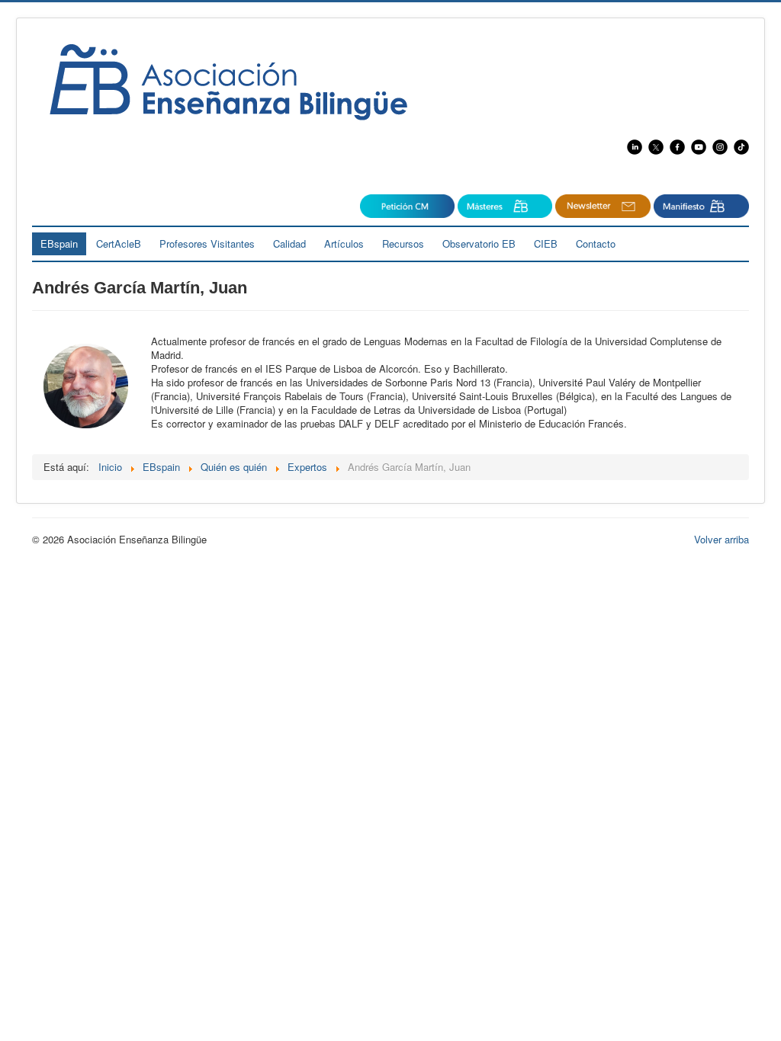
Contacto (595, 243)
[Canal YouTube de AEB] (701, 145)
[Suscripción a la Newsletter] (407, 204)
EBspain (59, 243)
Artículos (344, 243)
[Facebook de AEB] (677, 145)
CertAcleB (118, 243)
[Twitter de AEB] (656, 145)
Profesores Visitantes (207, 243)
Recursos (403, 243)
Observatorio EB (479, 243)
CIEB (546, 243)
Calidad (289, 243)
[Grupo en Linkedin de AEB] (636, 145)
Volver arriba (721, 539)
